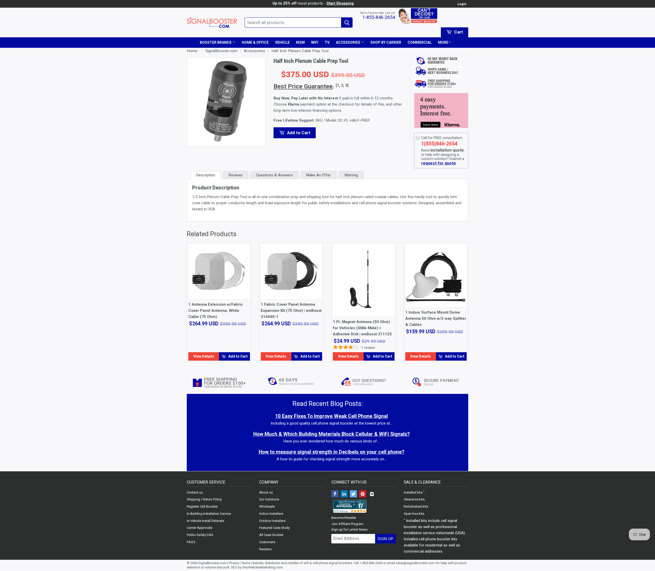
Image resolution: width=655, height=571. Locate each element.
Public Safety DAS (200, 535)
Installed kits (413, 492)
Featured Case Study (274, 528)
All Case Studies (271, 535)
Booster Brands (216, 42)
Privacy (234, 563)
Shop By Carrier (385, 42)
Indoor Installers (271, 514)
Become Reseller (343, 518)
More (443, 42)
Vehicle (282, 42)
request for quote (438, 163)
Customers (267, 542)
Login (461, 4)
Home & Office (255, 42)
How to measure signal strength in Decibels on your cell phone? (331, 452)
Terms (245, 563)
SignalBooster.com (212, 563)
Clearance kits (414, 499)
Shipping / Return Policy (204, 499)
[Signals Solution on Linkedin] (344, 494)
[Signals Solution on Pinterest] (362, 494)
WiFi (314, 42)
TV (327, 42)
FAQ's (191, 542)
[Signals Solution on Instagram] (371, 494)
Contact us (195, 492)
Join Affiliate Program (347, 524)
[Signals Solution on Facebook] (335, 494)
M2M (300, 42)
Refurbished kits (416, 506)
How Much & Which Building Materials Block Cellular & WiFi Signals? (331, 434)
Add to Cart (237, 356)
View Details (203, 356)
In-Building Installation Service (209, 514)
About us (266, 492)
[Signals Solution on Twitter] (353, 494)
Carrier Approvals (199, 528)
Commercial (420, 42)
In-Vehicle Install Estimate (205, 521)
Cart (458, 32)
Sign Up (386, 538)
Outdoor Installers (272, 521)
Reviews (265, 549)
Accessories (348, 42)
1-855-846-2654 (378, 17)
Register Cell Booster (202, 506)
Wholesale (267, 506)
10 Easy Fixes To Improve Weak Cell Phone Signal (331, 416)
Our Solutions (269, 499)
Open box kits (414, 514)
